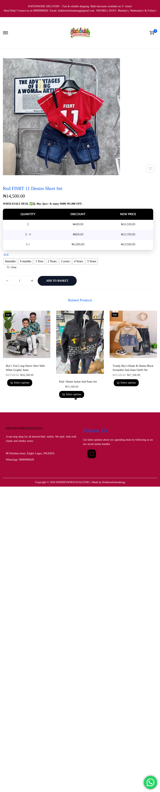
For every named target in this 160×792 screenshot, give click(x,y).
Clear (14, 267)
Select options (21, 382)
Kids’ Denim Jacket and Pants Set (78, 381)
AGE (6, 254)
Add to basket (57, 280)
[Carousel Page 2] (80, 399)
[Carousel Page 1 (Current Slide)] (76, 399)
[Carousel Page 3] (84, 399)
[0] (151, 32)
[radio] (10, 261)
